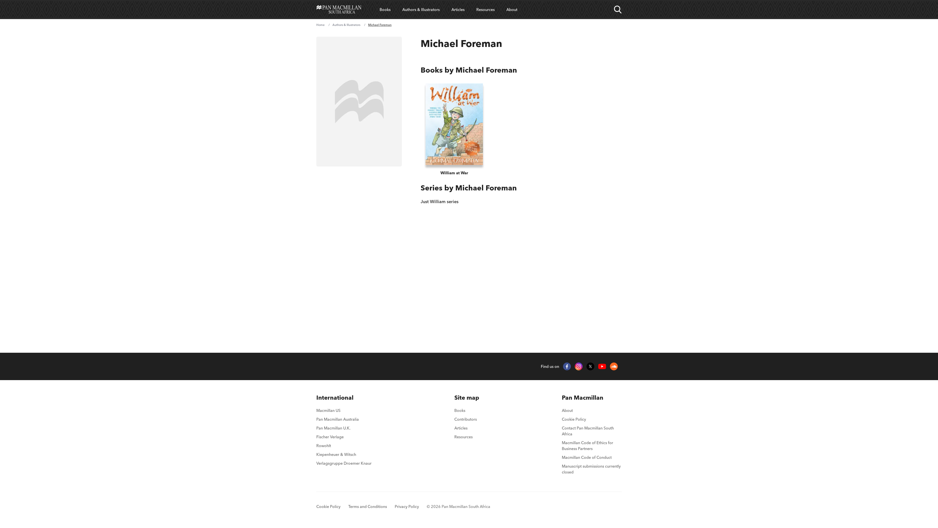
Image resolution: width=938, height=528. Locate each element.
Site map (466, 397)
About (511, 9)
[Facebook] (567, 366)
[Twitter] (590, 366)
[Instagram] (579, 366)
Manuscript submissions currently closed (591, 469)
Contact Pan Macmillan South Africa (588, 431)
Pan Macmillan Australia (337, 419)
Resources (485, 9)
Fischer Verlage (330, 436)
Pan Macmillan (582, 397)
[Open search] (618, 9)
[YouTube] (602, 366)
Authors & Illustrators (421, 9)
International (334, 397)
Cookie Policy (574, 419)
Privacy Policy (407, 506)
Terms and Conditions (367, 506)
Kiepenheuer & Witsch (336, 454)
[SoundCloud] (614, 366)
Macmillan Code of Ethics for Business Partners (587, 445)
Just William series (439, 201)
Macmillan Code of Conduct (587, 457)
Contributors (465, 419)
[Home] (339, 9)
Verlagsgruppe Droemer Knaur (344, 463)
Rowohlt (323, 445)
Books (385, 9)
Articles (458, 9)
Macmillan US (328, 410)
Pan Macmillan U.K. (333, 428)
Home (320, 25)
